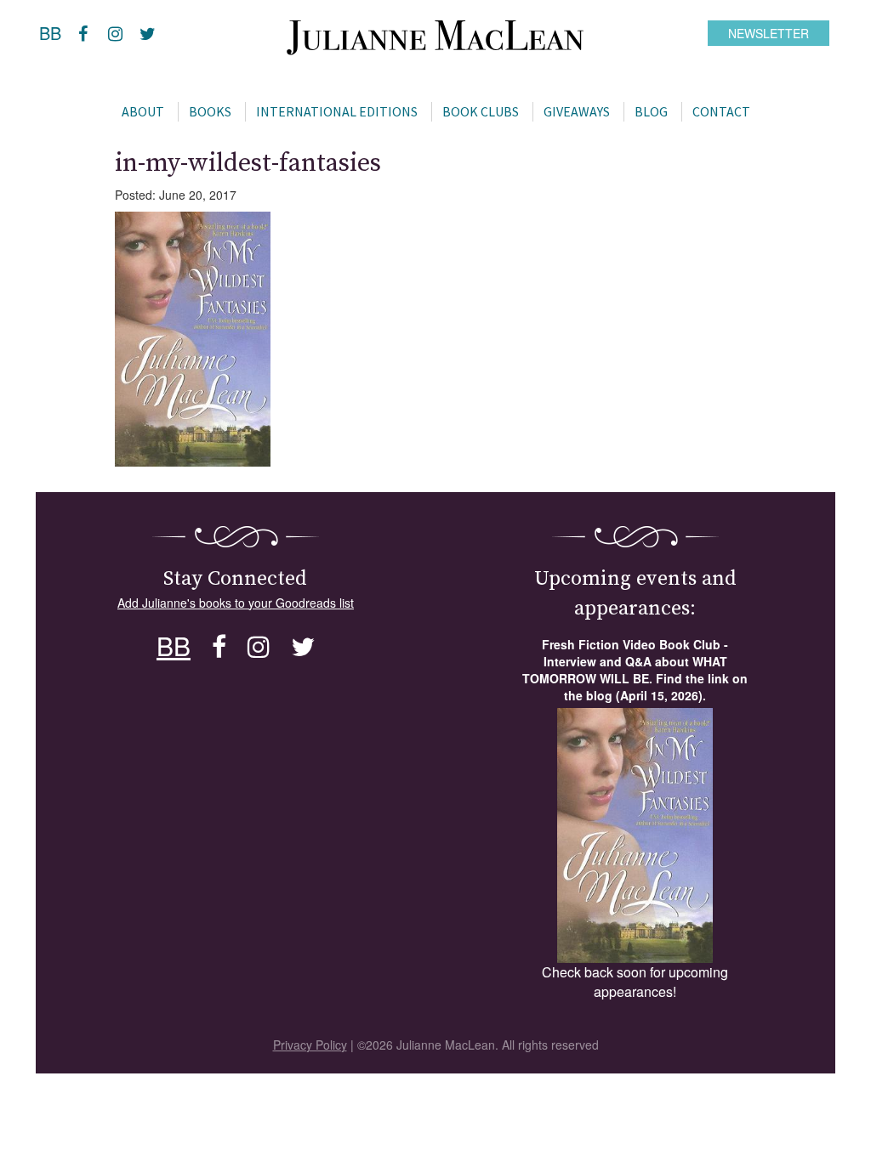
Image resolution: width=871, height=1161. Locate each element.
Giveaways (577, 111)
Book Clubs (480, 111)
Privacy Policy (310, 1044)
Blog (651, 111)
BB (50, 32)
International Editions (337, 111)
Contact (721, 111)
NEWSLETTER (768, 33)
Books (210, 111)
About (143, 111)
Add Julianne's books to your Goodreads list (235, 602)
